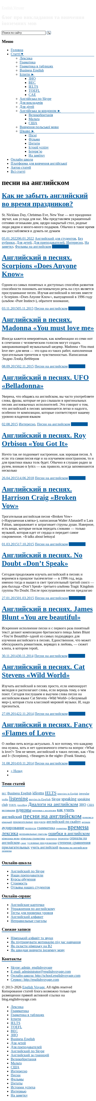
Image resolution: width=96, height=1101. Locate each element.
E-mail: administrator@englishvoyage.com (41, 971)
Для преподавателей (49, 242)
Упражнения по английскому (33, 909)
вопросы (30, 828)
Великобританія (41, 115)
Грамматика (20, 1011)
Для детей (24, 242)
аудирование (13, 827)
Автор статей (21, 167)
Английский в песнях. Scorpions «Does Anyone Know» (39, 265)
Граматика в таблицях (36, 66)
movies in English (40, 799)
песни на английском (52, 815)
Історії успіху (39, 147)
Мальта (34, 119)
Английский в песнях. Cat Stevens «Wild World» (43, 671)
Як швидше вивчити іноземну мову (38, 950)
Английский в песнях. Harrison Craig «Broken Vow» (39, 497)
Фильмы (17, 1079)
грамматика (46, 828)
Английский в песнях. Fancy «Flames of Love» (47, 729)
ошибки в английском (69, 833)
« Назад (16, 771)
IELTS (33, 86)
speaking (69, 798)
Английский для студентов (55, 238)
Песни (16, 1075)
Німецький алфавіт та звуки (32, 938)
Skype (56, 799)
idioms (38, 793)
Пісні (33, 135)
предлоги (40, 822)
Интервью (18, 1091)
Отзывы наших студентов (30, 887)
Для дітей (27, 107)
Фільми (34, 139)
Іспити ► (27, 74)
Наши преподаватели (27, 875)
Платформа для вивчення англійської (39, 163)
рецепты (63, 838)
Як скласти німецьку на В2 (31, 946)
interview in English (67, 793)
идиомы (23, 809)
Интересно (74, 242)
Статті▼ (17, 54)
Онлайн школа (22, 159)
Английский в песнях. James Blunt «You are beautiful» (47, 613)
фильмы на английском (73, 847)
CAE (32, 95)
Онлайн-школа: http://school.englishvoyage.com (45, 975)
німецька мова (11, 838)
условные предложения (42, 843)
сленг (23, 843)
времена (78, 827)
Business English (32, 70)
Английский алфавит (27, 917)
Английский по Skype (27, 871)
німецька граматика (33, 838)
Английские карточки (27, 905)
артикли (86, 822)
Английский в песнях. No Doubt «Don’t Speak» (42, 559)
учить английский (44, 847)
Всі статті (18, 171)
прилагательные (23, 822)
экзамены (7, 851)
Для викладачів (31, 103)
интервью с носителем (44, 810)
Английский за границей (30, 1055)
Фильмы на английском (33, 246)
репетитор (51, 838)
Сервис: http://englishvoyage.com (35, 979)
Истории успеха (23, 1087)
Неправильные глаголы (29, 921)
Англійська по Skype (35, 99)
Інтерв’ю (35, 151)
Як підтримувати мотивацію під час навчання (46, 942)
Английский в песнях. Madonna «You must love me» (48, 323)
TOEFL (34, 90)
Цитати (34, 143)
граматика (61, 828)
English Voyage (13, 8)
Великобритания (23, 1059)
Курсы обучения (23, 879)
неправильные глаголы (33, 834)
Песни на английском (50, 308)
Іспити (16, 1019)
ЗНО (32, 78)
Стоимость (19, 883)
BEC (32, 82)
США (33, 123)
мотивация (8, 810)
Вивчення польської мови (39, 127)
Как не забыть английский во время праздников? (45, 199)
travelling (22, 805)
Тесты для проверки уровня (32, 913)
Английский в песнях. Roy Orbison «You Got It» (44, 439)
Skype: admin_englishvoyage (31, 967)
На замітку (37, 155)
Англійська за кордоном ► (40, 111)
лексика (10, 833)
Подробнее (60, 246)
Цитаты (17, 1083)
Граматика (27, 62)
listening (18, 798)
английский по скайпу (63, 822)
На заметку (19, 1095)
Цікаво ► (27, 131)
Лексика (26, 58)
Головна (17, 50)
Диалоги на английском (53, 804)
